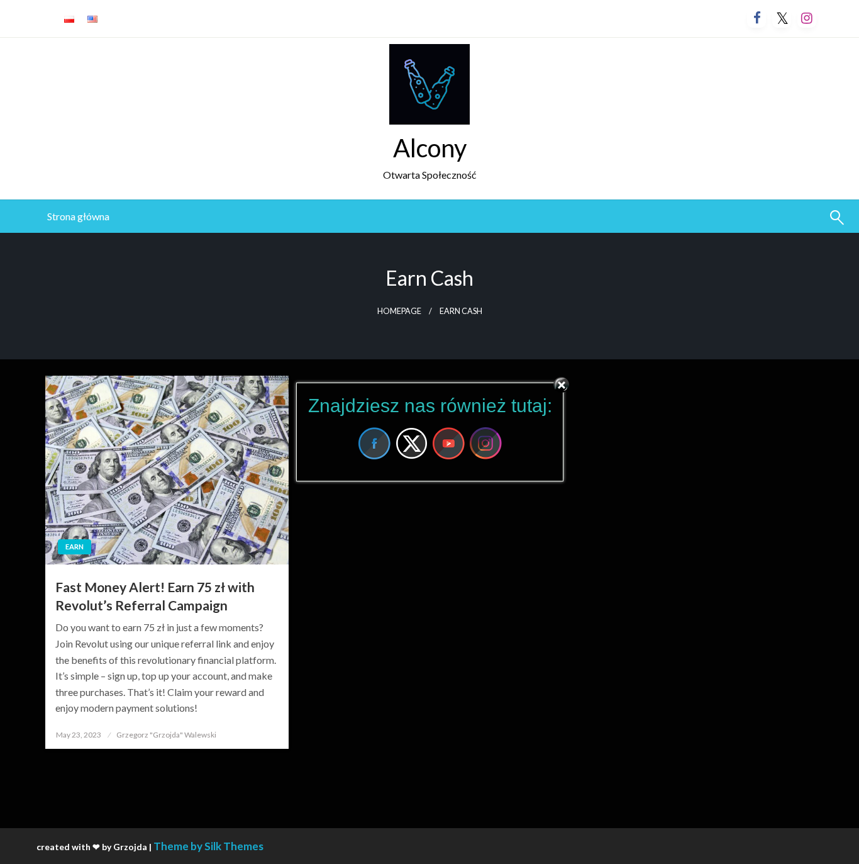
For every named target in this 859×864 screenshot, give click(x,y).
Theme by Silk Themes (208, 846)
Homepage (399, 311)
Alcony (430, 148)
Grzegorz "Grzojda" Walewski (166, 734)
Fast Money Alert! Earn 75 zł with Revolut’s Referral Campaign (155, 596)
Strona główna (78, 216)
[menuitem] (78, 216)
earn (74, 546)
